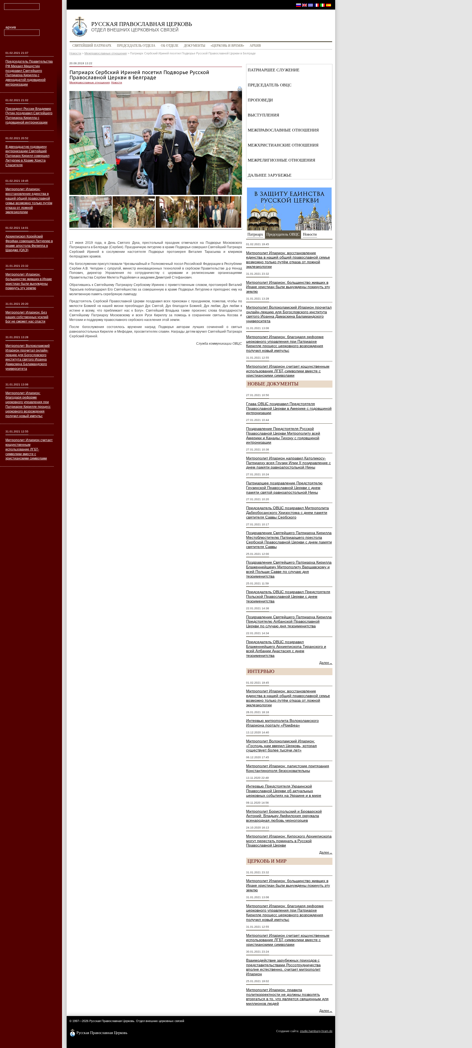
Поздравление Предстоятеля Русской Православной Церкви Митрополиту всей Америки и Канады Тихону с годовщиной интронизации (283, 435)
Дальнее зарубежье (269, 175)
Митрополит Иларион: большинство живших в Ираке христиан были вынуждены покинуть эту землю (288, 287)
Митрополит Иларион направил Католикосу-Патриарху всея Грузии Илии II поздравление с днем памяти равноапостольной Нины (288, 463)
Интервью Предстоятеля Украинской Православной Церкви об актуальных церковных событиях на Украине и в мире (283, 791)
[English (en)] (304, 5)
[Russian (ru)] (298, 5)
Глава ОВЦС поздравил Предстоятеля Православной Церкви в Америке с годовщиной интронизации (289, 408)
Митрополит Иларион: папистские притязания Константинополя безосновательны (287, 768)
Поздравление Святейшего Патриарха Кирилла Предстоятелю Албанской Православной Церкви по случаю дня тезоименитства (289, 621)
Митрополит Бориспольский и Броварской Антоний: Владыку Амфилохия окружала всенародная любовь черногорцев (284, 816)
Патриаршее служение (273, 70)
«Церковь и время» (227, 46)
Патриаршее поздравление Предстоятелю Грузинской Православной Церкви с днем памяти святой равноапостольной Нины (284, 487)
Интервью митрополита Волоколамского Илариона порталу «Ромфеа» (282, 722)
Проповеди (260, 100)
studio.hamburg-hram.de (316, 1031)
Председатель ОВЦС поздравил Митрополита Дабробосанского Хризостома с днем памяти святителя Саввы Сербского (287, 512)
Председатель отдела (136, 46)
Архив (255, 46)
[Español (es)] (328, 5)
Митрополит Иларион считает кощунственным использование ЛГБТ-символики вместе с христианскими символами (287, 371)
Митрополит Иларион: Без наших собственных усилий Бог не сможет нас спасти (26, 317)
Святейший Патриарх (91, 46)
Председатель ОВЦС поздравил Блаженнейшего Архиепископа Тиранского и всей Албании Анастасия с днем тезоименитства (286, 649)
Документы (194, 46)
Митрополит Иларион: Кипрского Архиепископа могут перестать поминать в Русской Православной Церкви (289, 841)
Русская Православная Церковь (141, 26)
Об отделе (169, 46)
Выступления (263, 115)
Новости (75, 53)
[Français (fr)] (316, 5)
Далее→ (325, 663)
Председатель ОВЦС (269, 85)
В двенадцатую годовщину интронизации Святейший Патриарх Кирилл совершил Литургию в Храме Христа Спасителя (27, 156)
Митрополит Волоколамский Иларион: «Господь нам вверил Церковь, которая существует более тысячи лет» (281, 746)
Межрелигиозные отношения (281, 160)
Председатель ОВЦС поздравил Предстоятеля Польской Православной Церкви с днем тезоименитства (288, 596)
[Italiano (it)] (322, 5)
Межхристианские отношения (283, 145)
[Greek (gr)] (310, 5)
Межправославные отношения (105, 53)
